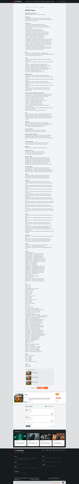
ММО (35, 398)
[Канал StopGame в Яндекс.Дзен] (49, 450)
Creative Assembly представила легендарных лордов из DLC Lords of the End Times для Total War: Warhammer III (20, 443)
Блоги (40, 1)
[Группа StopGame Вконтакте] (47, 450)
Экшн (29, 398)
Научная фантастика (47, 398)
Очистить (63, 400)
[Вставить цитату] (51, 426)
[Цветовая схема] (61, 1)
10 (63, 445)
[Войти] (65, 1)
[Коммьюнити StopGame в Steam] (59, 450)
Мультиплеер (38, 398)
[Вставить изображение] (49, 426)
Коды (33, 5)
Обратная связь (17, 479)
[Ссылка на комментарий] (52, 410)
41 (50, 445)
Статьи (34, 1)
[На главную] (17, 1)
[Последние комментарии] (63, 1)
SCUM (35, 5)
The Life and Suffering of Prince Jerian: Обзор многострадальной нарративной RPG (46, 443)
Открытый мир (42, 398)
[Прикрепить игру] (47, 426)
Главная (26, 5)
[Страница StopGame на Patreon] (45, 450)
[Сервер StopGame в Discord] (64, 450)
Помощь (52, 1)
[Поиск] (59, 1)
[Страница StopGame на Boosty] (42, 450)
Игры (31, 1)
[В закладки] (38, 7)
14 (38, 445)
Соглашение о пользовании (34, 479)
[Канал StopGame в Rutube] (54, 450)
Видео (37, 1)
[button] (27, 413)
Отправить (28, 426)
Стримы (43, 1)
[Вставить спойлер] (52, 426)
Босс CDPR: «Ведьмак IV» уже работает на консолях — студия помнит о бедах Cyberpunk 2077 (33, 443)
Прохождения (47, 1)
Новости (27, 1)
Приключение (32, 398)
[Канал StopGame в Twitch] (61, 450)
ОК (63, 482)
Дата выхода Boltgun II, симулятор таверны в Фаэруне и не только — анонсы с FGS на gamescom (58, 443)
